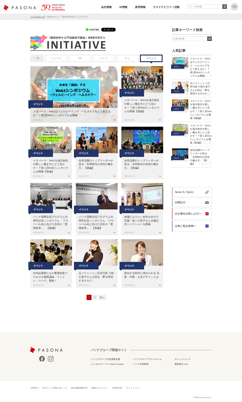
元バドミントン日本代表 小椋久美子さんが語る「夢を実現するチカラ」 (200, 88)
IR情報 (123, 7)
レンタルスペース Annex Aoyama (107, 364)
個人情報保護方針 (79, 388)
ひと (127, 58)
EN (234, 6)
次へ (102, 297)
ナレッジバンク (182, 359)
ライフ (104, 58)
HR (80, 58)
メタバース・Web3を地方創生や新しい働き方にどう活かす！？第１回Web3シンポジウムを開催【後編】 (201, 110)
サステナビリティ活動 (166, 7)
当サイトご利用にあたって (54, 388)
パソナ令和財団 (140, 364)
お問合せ (34, 388)
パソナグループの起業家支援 (105, 359)
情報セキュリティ (100, 388)
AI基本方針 (117, 388)
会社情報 (106, 7)
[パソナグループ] (34, 7)
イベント (151, 58)
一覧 (37, 58)
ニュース (56, 58)
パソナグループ (37, 17)
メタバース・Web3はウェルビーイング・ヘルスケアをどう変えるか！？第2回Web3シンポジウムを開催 (72, 113)
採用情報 (140, 7)
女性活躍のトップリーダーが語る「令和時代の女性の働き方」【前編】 (200, 157)
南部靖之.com (181, 364)
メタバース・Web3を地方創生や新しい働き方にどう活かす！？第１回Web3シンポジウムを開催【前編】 (201, 134)
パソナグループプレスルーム (147, 359)
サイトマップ (132, 388)
